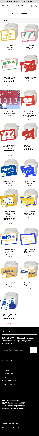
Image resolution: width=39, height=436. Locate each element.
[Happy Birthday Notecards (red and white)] (10, 132)
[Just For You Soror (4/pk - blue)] (29, 169)
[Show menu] (3, 6)
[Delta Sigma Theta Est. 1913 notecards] (10, 99)
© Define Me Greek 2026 (10, 423)
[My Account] (31, 6)
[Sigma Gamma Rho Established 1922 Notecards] (29, 237)
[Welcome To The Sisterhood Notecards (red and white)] (29, 99)
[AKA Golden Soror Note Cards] (10, 33)
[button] (9, 81)
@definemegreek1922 (17, 408)
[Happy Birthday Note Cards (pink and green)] (29, 33)
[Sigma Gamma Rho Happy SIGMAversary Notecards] (10, 237)
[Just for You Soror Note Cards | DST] (29, 132)
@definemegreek (13, 400)
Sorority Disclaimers (10, 384)
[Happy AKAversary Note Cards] (10, 64)
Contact (5, 377)
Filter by (5, 20)
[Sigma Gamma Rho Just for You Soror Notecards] (29, 199)
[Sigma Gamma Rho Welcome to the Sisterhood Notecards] (10, 199)
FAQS (3, 367)
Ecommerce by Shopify (15, 427)
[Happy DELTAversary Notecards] (29, 64)
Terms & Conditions (9, 381)
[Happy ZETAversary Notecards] (10, 169)
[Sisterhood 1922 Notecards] (10, 270)
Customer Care (7, 374)
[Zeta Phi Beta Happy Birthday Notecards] (10, 302)
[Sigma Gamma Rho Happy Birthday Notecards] (29, 270)
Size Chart (6, 370)
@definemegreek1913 (16, 403)
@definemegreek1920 (15, 405)
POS (3, 427)
